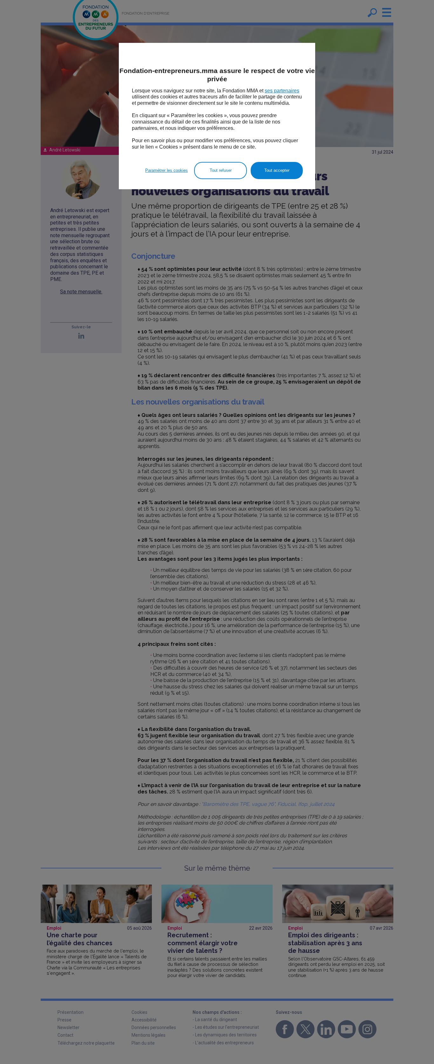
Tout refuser (221, 170)
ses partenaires (282, 90)
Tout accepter (276, 170)
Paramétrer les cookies (166, 170)
